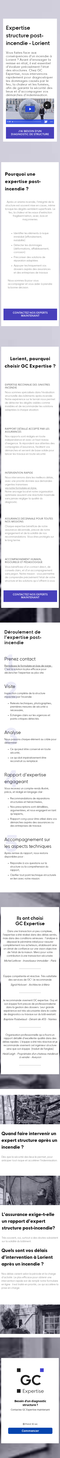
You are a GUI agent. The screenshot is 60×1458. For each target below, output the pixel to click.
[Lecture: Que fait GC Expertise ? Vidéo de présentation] (30, 109)
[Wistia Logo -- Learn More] (45, 121)
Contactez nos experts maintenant (30, 314)
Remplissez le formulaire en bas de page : (28, 666)
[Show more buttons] (51, 121)
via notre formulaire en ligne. (21, 488)
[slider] (27, 121)
